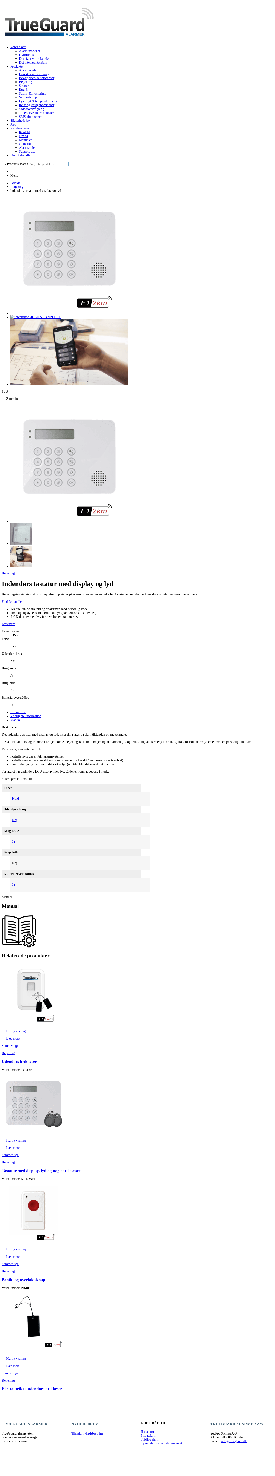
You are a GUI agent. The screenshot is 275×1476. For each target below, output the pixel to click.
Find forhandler (12, 601)
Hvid (15, 798)
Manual (15, 720)
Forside (15, 183)
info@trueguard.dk (234, 1441)
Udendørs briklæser (19, 1061)
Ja (13, 841)
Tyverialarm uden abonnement (161, 1443)
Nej (14, 820)
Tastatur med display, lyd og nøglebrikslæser (41, 1170)
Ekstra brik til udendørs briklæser (32, 1388)
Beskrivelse (18, 712)
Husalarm (147, 1431)
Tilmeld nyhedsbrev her (87, 1433)
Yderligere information (25, 716)
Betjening (16, 187)
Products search (17, 164)
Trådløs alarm (150, 1439)
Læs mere (8, 624)
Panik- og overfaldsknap (23, 1279)
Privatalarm (148, 1435)
